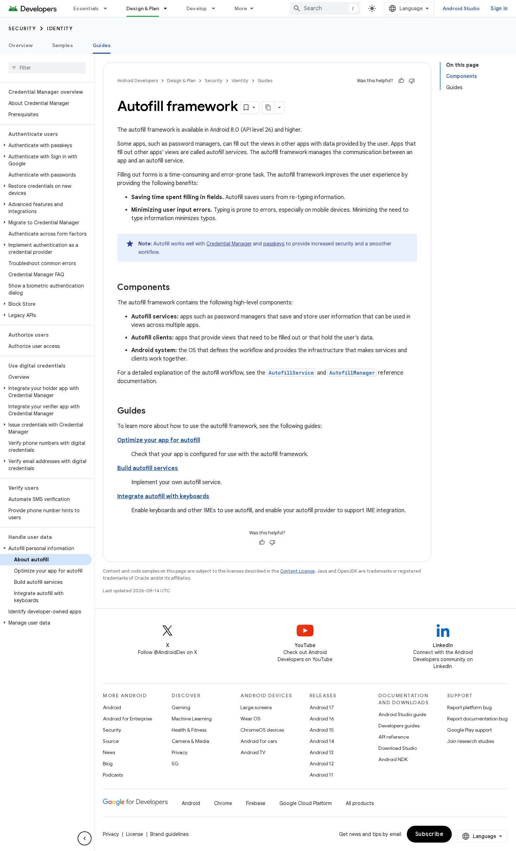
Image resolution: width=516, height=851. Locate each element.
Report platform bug (469, 707)
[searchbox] (47, 67)
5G (175, 763)
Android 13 (321, 752)
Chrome (223, 803)
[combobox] (325, 8)
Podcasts (113, 775)
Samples (62, 45)
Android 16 (322, 718)
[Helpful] (401, 80)
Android (112, 707)
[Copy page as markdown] (268, 107)
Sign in (499, 8)
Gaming (181, 707)
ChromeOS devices (262, 730)
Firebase (255, 803)
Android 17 (322, 707)
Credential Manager (229, 243)
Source (111, 741)
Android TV (252, 752)
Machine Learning (192, 718)
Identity (60, 28)
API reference (393, 737)
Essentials (86, 8)
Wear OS (250, 718)
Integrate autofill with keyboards (163, 496)
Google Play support (469, 730)
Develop (196, 8)
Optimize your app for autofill (158, 440)
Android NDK (393, 759)
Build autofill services (147, 468)
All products (360, 803)
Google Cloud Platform (305, 803)
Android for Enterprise (127, 718)
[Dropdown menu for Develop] (216, 8)
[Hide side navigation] (85, 838)
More (240, 8)
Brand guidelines (169, 834)
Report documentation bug (477, 718)
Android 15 (322, 730)
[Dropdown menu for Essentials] (108, 8)
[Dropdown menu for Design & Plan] (168, 8)
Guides (102, 45)
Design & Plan (142, 8)
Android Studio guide (402, 714)
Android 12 (322, 763)
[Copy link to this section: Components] (177, 288)
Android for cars (258, 741)
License (134, 834)
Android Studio (461, 8)
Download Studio (397, 748)
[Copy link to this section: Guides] (153, 411)
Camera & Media (190, 741)
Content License (297, 571)
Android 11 (321, 775)
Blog (108, 763)
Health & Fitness (189, 730)
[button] (46, 145)
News (109, 752)
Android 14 (322, 741)
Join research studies (470, 741)
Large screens (256, 707)
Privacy (179, 752)
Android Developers (137, 81)
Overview (20, 45)
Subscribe (429, 834)
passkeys (273, 243)
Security (22, 28)
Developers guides (398, 726)
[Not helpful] (411, 80)
